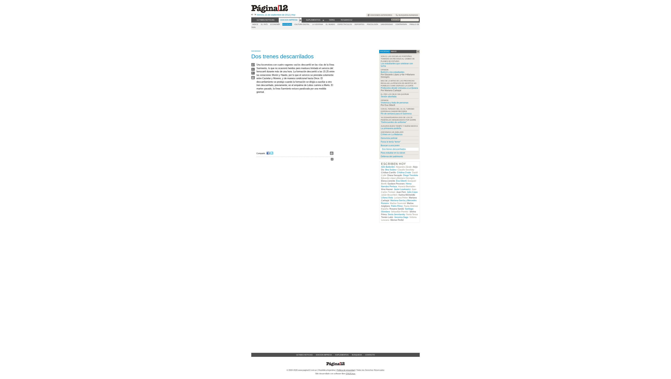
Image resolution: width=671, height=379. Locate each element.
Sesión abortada (388, 96)
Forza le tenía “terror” (391, 142)
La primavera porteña (391, 128)
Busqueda (357, 355)
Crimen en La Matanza (391, 134)
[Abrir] (300, 20)
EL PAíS (264, 24)
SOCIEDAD (287, 24)
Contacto (370, 355)
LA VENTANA (317, 24)
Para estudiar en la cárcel (393, 153)
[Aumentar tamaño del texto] (253, 70)
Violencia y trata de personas (394, 102)
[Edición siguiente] (255, 15)
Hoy (293, 15)
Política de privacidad (346, 370)
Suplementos (342, 355)
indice (393, 51)
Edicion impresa (324, 355)
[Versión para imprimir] (253, 78)
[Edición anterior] (251, 15)
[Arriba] (332, 159)
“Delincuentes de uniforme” (394, 122)
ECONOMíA (275, 24)
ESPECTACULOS (345, 24)
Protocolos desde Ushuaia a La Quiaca (399, 88)
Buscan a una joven (390, 145)
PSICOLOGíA (372, 24)
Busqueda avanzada (408, 15)
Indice (255, 24)
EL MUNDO (330, 24)
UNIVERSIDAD (387, 24)
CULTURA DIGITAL (302, 24)
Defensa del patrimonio (392, 156)
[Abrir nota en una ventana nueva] (253, 65)
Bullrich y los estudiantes (392, 72)
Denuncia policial (389, 138)
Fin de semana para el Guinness (396, 113)
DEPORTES (359, 24)
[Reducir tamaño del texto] (253, 73)
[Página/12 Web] (269, 12)
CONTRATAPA (401, 24)
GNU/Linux (350, 374)
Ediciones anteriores (380, 15)
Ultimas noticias (304, 355)
